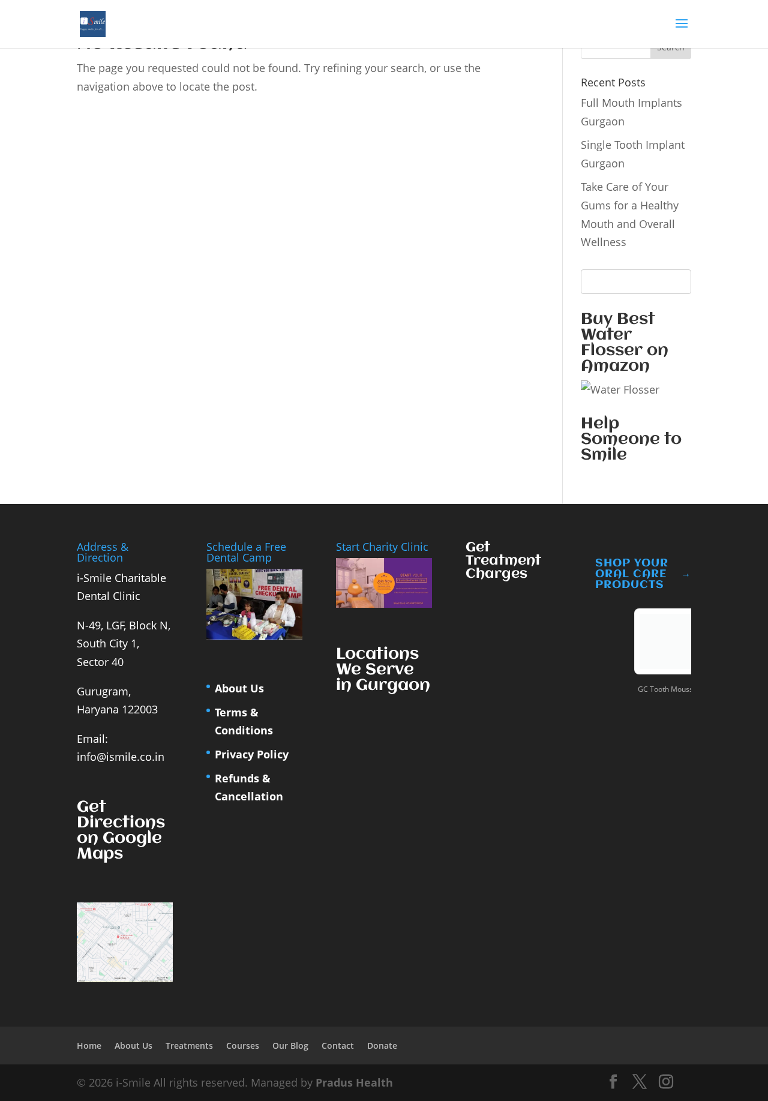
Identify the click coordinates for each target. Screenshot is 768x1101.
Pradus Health (354, 1082)
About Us (239, 688)
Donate (382, 1045)
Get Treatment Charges (503, 561)
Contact (338, 1045)
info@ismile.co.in (120, 756)
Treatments (189, 1045)
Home (89, 1045)
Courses (242, 1045)
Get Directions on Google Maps (121, 831)
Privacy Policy (252, 754)
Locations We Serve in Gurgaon (383, 670)
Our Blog (290, 1045)
